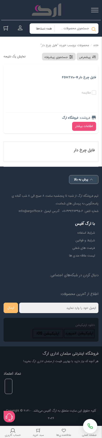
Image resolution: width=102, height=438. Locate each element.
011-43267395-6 (72, 211)
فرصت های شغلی (83, 248)
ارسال (10, 307)
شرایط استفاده (86, 232)
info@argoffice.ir (30, 211)
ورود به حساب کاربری (20, 28)
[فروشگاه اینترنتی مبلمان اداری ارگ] (47, 10)
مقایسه (86, 92)
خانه (95, 45)
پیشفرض (85, 57)
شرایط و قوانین (85, 240)
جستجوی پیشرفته (56, 57)
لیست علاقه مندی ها (82, 255)
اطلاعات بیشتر (84, 126)
